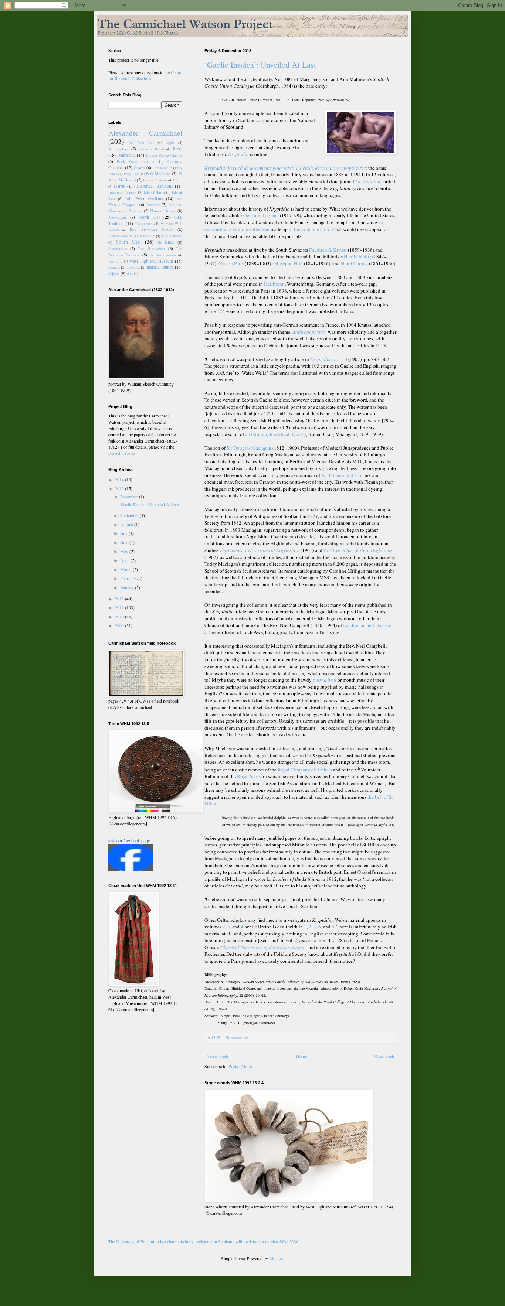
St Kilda (166, 242)
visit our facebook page (129, 841)
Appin (170, 142)
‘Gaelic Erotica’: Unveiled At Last (260, 64)
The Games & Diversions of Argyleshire (259, 550)
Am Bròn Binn (141, 142)
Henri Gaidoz (357, 256)
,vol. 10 (328, 359)
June (124, 542)
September (130, 515)
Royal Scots (249, 776)
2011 (120, 607)
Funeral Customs (155, 180)
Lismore (153, 204)
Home (301, 1056)
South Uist (128, 241)
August (127, 524)
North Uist (149, 217)
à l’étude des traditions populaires (331, 167)
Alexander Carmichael (145, 132)
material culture (160, 267)
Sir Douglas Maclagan (249, 447)
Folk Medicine (158, 173)
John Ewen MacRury (144, 198)
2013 (120, 488)
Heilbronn (274, 283)
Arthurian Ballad (151, 149)
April (125, 560)
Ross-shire (147, 235)
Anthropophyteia (309, 331)
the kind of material (313, 229)
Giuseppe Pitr (288, 263)
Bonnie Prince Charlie (164, 155)
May (124, 551)
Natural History (163, 211)
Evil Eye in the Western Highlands (357, 550)
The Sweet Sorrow (163, 255)
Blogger (276, 1258)
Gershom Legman (261, 215)
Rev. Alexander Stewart (151, 229)
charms (114, 267)
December (129, 496)
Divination (161, 168)
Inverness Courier (122, 192)
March (126, 569)
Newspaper (117, 217)
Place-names (144, 223)
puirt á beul (324, 679)
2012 (120, 598)
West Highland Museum (151, 261)
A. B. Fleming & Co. (341, 475)
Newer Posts (217, 1056)
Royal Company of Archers (305, 769)
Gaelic (177, 180)
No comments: (237, 1037)
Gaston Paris (231, 263)
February (128, 578)
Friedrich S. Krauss (328, 249)
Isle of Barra (154, 192)
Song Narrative (171, 235)
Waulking (115, 261)
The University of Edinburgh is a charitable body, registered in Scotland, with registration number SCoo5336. (203, 1241)
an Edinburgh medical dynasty (275, 434)
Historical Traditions (154, 186)
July (124, 533)
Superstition (117, 248)
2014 (120, 479)
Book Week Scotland (136, 161)
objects (113, 273)
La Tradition (367, 181)
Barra (177, 148)
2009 (120, 625)
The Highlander (151, 248)
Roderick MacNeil (121, 235)
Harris (119, 186)
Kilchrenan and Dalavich (368, 625)
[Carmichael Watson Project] (130, 869)
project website (121, 453)
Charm (139, 167)
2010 (120, 617)
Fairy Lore (131, 173)
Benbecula (126, 155)
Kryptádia (238, 154)
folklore (133, 267)
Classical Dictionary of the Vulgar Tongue (262, 947)
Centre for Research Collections (145, 75)
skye (129, 273)
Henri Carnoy (354, 263)
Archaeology (118, 148)
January (127, 587)
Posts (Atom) (240, 1066)
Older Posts (384, 1056)
